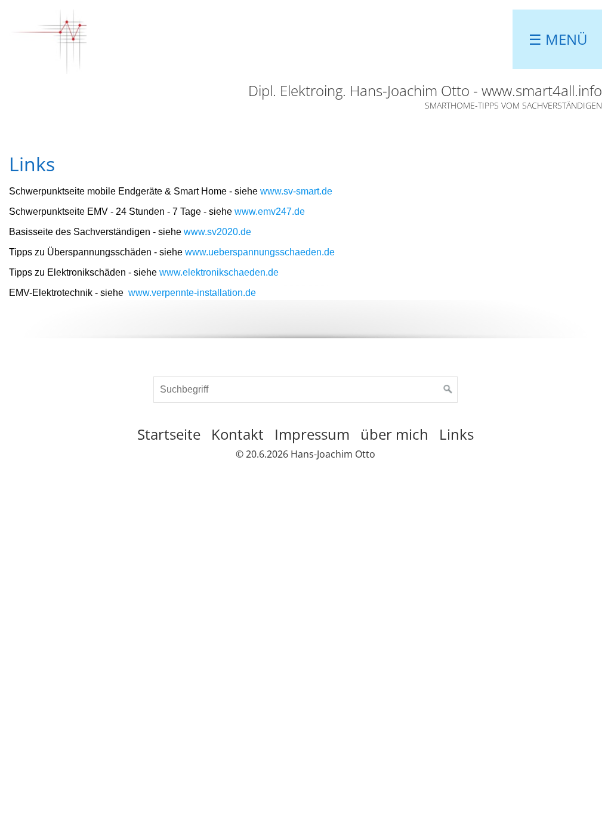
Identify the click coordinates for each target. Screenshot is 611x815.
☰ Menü (558, 39)
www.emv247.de (269, 211)
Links (456, 434)
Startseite (168, 434)
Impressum (312, 434)
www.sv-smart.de (296, 191)
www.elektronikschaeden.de (219, 272)
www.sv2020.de (217, 232)
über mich (394, 434)
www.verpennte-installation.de (192, 293)
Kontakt (237, 434)
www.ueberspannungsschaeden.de (260, 252)
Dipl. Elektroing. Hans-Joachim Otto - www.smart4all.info (425, 90)
